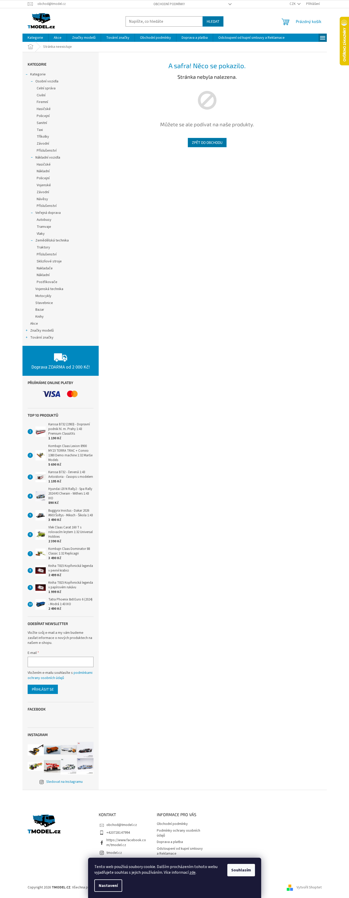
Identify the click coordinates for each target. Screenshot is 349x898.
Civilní (41, 95)
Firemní (42, 102)
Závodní (43, 143)
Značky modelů (42, 330)
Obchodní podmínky (169, 4)
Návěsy (42, 199)
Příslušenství (47, 150)
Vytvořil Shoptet (309, 887)
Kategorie (38, 74)
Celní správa (46, 88)
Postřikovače (47, 282)
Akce (34, 323)
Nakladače (45, 268)
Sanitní (42, 123)
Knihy (39, 316)
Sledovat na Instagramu (64, 781)
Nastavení (108, 885)
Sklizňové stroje (49, 261)
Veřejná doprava (48, 212)
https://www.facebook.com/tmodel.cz (126, 843)
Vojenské (44, 185)
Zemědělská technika (52, 240)
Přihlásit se (43, 689)
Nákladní (43, 171)
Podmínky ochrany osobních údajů (178, 833)
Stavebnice (44, 303)
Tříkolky (43, 136)
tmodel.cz (114, 852)
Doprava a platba (170, 842)
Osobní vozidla (46, 81)
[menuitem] (35, 38)
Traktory (43, 247)
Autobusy (44, 219)
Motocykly (43, 296)
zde (192, 872)
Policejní (43, 116)
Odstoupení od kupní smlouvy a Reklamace (180, 851)
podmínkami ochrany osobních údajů (60, 675)
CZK (293, 4)
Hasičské (44, 109)
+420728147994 (118, 832)
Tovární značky (41, 337)
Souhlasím (241, 870)
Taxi (40, 129)
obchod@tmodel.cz (121, 824)
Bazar (39, 309)
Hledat (213, 21)
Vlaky (41, 233)
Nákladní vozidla (47, 157)
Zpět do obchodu (207, 142)
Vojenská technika (49, 289)
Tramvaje (44, 226)
